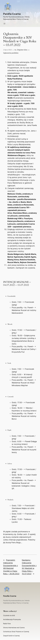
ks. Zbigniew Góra (21, 50)
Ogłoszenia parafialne (10, 53)
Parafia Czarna (12, 13)
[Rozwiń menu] (4, 23)
